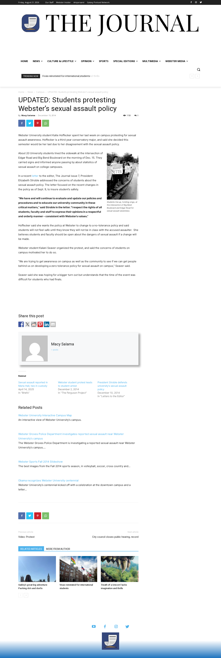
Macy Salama (28, 115)
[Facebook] (191, 2)
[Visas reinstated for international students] (78, 569)
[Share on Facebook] (21, 324)
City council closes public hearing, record (115, 536)
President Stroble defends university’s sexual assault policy (112, 386)
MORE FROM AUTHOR (58, 549)
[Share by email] (53, 324)
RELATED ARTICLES (31, 549)
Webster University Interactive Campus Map (45, 415)
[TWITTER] (127, 627)
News (30, 92)
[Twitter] (201, 2)
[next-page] (26, 595)
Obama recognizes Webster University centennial (48, 480)
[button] (198, 69)
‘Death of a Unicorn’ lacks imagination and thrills (70, 76)
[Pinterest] (37, 123)
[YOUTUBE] (93, 627)
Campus (40, 92)
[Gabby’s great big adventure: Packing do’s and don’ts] (37, 569)
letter (35, 175)
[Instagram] (196, 2)
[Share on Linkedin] (46, 324)
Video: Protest (26, 536)
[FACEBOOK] (105, 627)
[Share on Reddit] (34, 324)
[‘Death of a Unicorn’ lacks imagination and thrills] (119, 569)
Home (21, 92)
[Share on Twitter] (27, 324)
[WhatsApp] (45, 123)
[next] (197, 76)
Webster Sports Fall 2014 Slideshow (40, 461)
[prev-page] (20, 595)
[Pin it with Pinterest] (40, 324)
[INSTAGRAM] (116, 627)
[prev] (192, 76)
